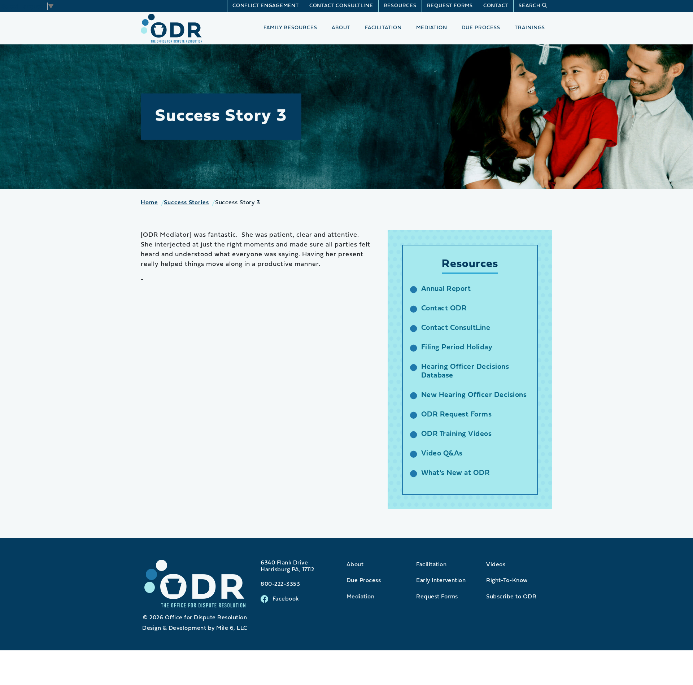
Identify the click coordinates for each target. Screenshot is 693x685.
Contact (495, 6)
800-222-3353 (280, 584)
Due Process (481, 28)
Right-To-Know (507, 581)
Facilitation (383, 28)
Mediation (431, 28)
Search (529, 6)
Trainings (530, 28)
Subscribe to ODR (511, 597)
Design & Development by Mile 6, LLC (195, 628)
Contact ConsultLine (341, 6)
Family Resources (290, 28)
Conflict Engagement (265, 6)
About (341, 28)
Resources (400, 6)
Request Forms (450, 6)
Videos (495, 565)
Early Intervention (441, 581)
